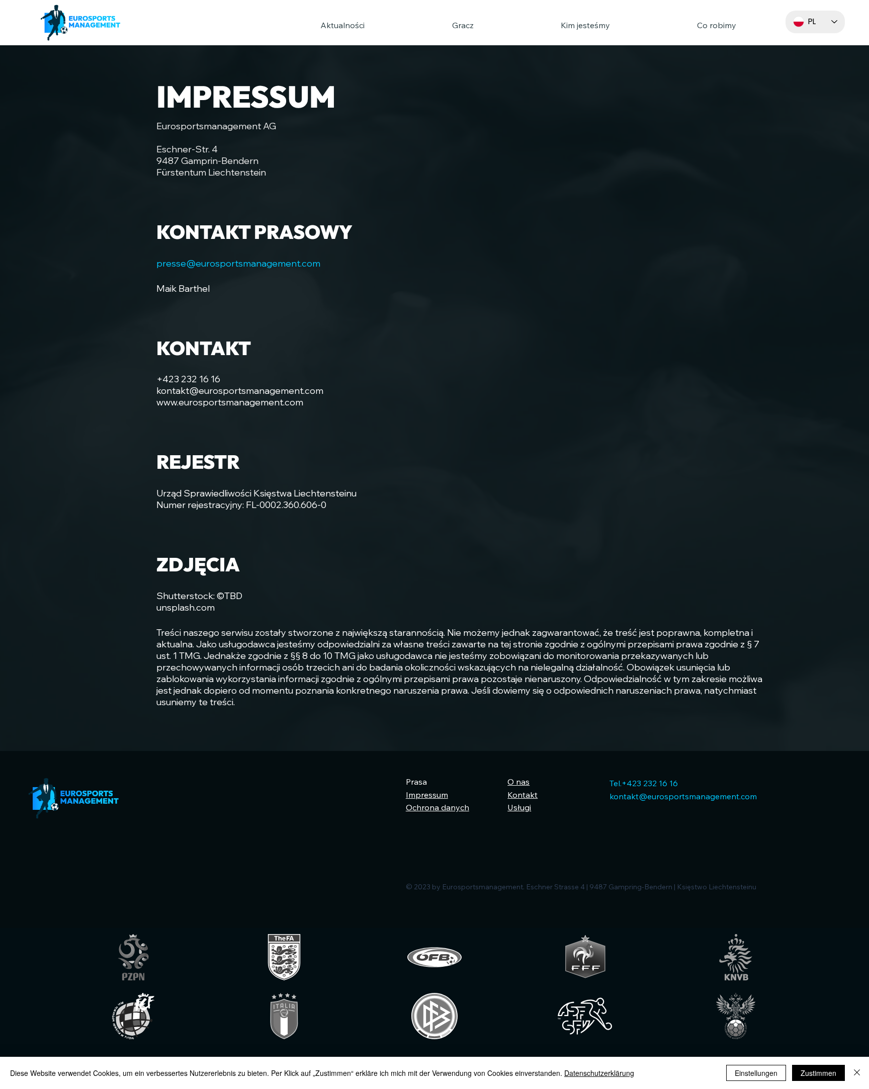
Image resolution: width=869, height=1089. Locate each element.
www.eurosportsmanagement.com (229, 402)
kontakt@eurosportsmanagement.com (239, 390)
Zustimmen (818, 1073)
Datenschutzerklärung (599, 1073)
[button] (426, 25)
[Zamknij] (857, 1073)
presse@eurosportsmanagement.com (238, 263)
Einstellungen (756, 1073)
